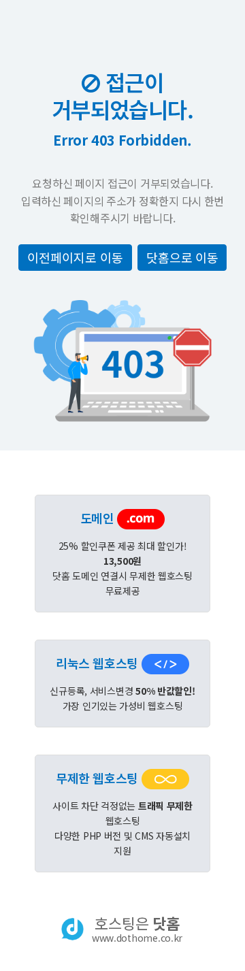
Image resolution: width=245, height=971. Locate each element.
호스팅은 (137, 928)
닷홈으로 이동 (182, 257)
